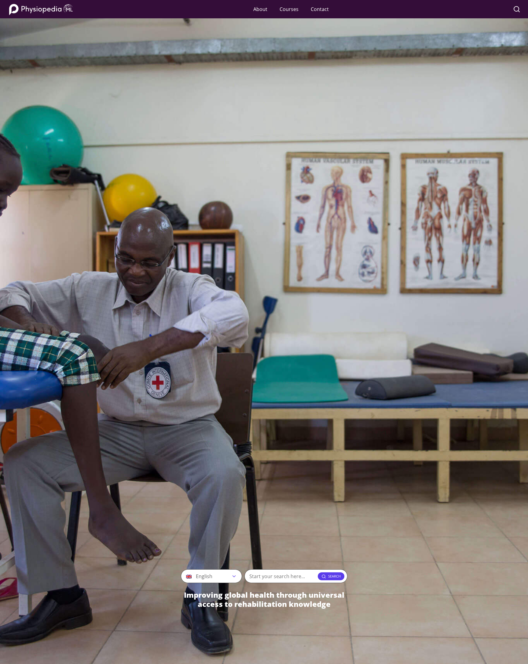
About (260, 9)
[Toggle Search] (516, 9)
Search (334, 576)
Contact (320, 9)
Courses (289, 9)
